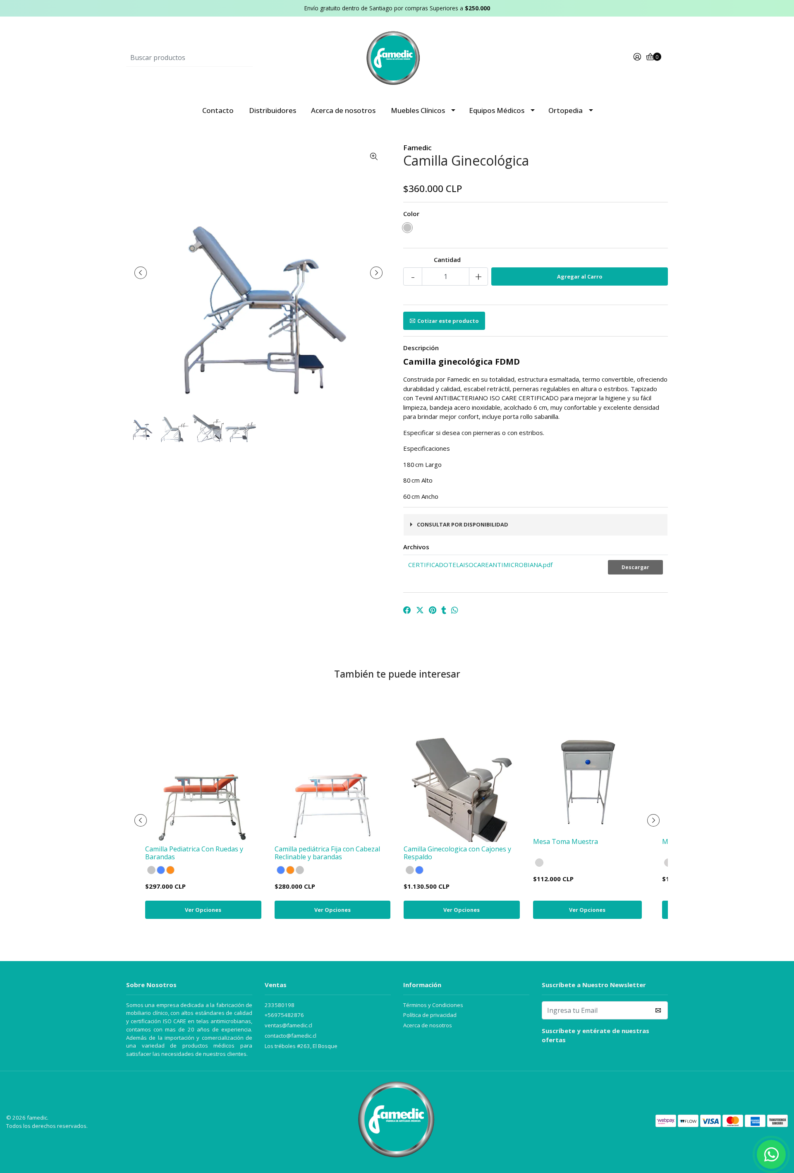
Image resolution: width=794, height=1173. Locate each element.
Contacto (218, 110)
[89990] (539, 862)
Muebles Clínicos (418, 110)
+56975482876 (284, 1015)
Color (411, 213)
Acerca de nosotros (343, 110)
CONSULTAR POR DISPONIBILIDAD (462, 524)
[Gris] (407, 228)
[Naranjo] (170, 870)
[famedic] (397, 57)
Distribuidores (272, 110)
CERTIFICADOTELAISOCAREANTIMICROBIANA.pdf (480, 564)
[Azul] (161, 870)
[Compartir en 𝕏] (420, 610)
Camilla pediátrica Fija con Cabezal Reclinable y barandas (327, 852)
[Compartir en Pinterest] (432, 610)
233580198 (279, 1005)
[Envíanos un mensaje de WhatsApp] (771, 1154)
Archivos (416, 547)
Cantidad (447, 259)
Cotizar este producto (448, 320)
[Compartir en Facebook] (407, 610)
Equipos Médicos (496, 110)
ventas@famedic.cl (288, 1025)
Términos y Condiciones (433, 1005)
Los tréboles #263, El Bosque (301, 1046)
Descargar (635, 567)
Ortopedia (565, 110)
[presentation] (140, 273)
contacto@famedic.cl (290, 1035)
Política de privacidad (430, 1015)
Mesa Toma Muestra (565, 841)
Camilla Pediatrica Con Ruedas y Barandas (194, 852)
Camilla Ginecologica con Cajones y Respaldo (457, 852)
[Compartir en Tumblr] (443, 610)
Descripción (421, 348)
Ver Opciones (203, 909)
